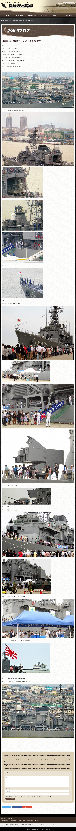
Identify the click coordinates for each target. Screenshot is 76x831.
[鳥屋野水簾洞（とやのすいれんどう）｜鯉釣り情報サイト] (17, 3)
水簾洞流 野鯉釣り (14, 824)
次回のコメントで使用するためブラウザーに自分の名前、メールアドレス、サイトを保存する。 (29, 796)
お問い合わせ (69, 15)
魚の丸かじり (44, 15)
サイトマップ (50, 824)
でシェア (7, 807)
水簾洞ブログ (56, 15)
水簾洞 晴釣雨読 (32, 15)
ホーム (7, 15)
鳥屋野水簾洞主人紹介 (26, 824)
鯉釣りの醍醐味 (19, 15)
